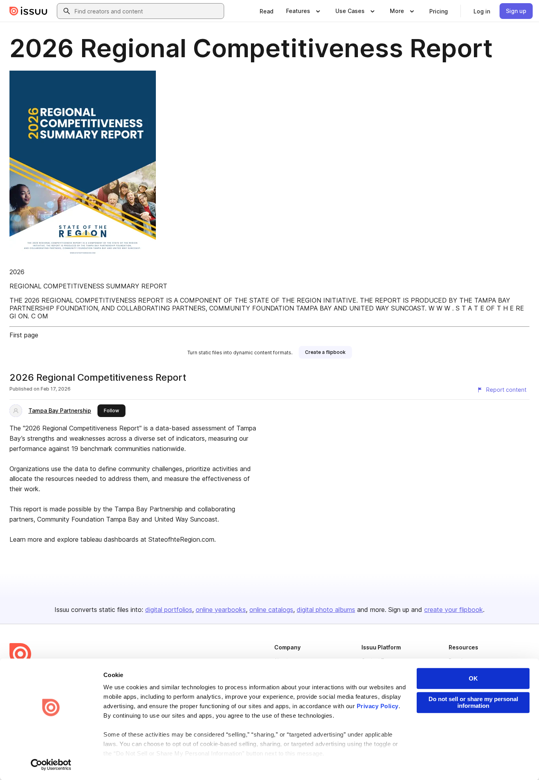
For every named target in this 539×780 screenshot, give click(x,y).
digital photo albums (326, 610)
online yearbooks (221, 610)
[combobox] (148, 11)
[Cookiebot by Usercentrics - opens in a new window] (51, 765)
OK (473, 678)
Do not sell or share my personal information (473, 702)
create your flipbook (453, 610)
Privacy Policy (378, 706)
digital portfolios (168, 610)
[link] (266, 11)
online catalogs (271, 610)
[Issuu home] (28, 11)
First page (23, 335)
